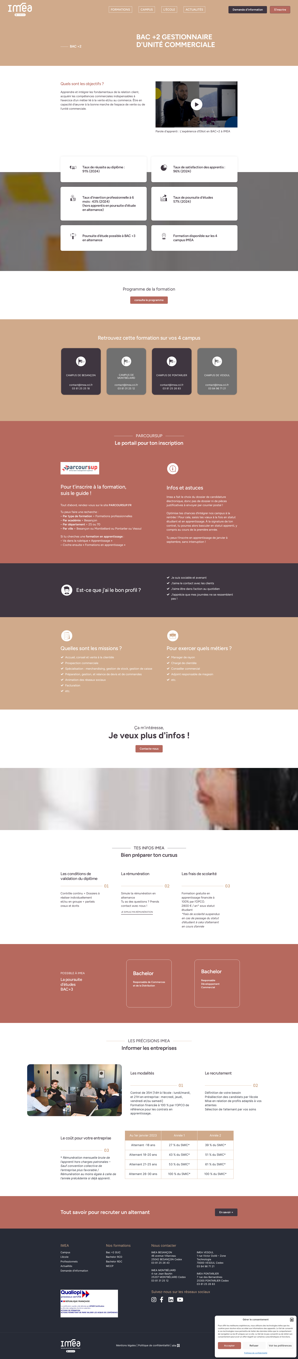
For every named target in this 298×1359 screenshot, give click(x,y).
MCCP (109, 1266)
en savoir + (140, 994)
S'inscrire (280, 9)
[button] (291, 1319)
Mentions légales (126, 1345)
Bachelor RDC (114, 1261)
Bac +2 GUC (113, 1252)
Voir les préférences (280, 1345)
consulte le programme (149, 300)
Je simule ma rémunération (137, 912)
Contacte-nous (149, 748)
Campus (147, 9)
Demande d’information (74, 1270)
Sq (177, 1346)
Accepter (229, 1345)
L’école (169, 9)
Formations (120, 9)
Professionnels (69, 1261)
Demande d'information (248, 9)
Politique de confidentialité (255, 1353)
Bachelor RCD (114, 1256)
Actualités (194, 9)
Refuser (254, 1345)
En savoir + (226, 1212)
